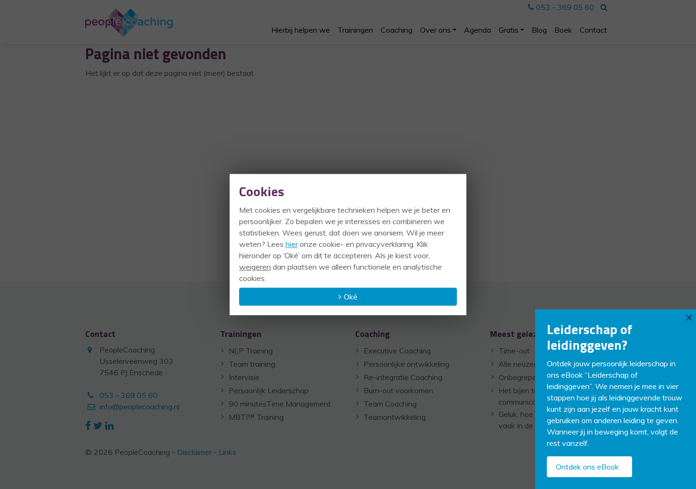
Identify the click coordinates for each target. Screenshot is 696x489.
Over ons (435, 30)
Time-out (514, 350)
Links (227, 452)
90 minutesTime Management (280, 403)
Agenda (477, 30)
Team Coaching (390, 403)
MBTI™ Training (256, 417)
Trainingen (355, 30)
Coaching (396, 30)
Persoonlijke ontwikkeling (406, 364)
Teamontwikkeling (395, 417)
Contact (593, 30)
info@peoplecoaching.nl (139, 406)
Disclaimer (194, 452)
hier (292, 244)
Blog (539, 30)
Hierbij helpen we (300, 30)
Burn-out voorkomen (398, 390)
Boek (563, 30)
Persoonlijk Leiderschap (269, 390)
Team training (252, 364)
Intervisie (244, 377)
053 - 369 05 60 (564, 7)
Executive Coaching (397, 350)
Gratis (508, 30)
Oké (350, 296)
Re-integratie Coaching (403, 377)
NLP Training (251, 350)
